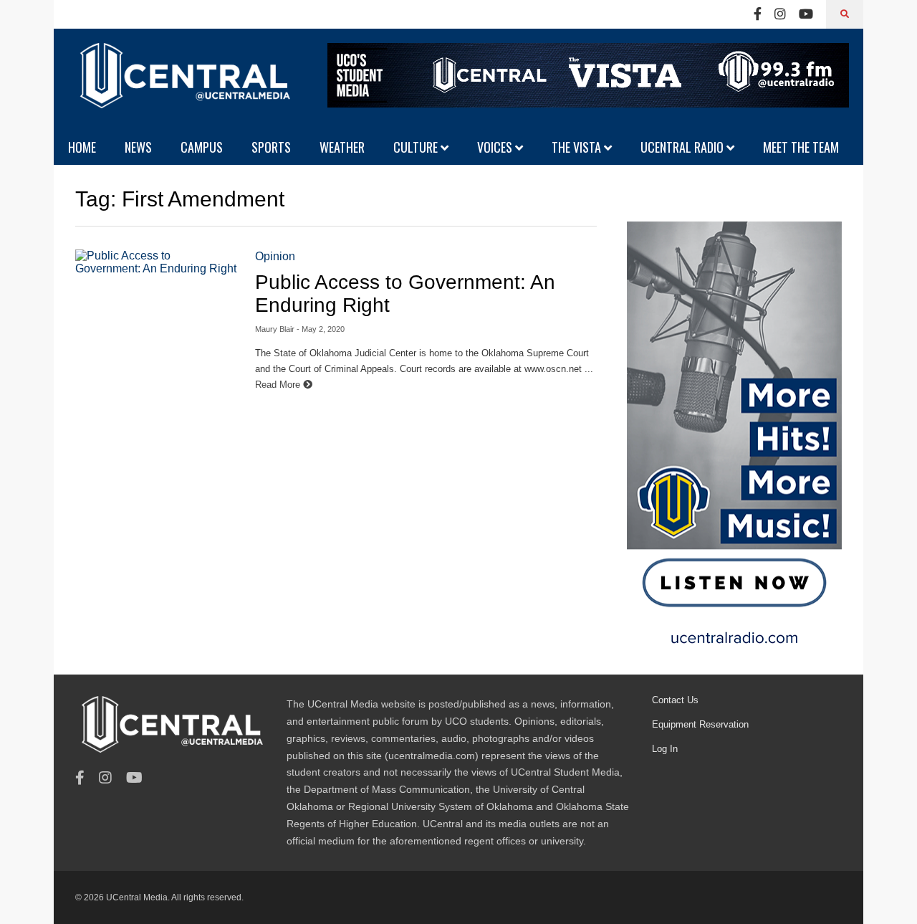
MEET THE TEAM (801, 147)
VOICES (496, 147)
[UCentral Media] (182, 86)
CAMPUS (202, 147)
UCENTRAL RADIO (683, 147)
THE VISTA (578, 147)
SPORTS (271, 147)
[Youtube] (806, 14)
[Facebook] (758, 14)
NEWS (138, 147)
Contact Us (675, 700)
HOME (82, 147)
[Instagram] (780, 14)
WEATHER (342, 147)
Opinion (275, 256)
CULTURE (417, 147)
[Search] (844, 14)
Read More (279, 384)
